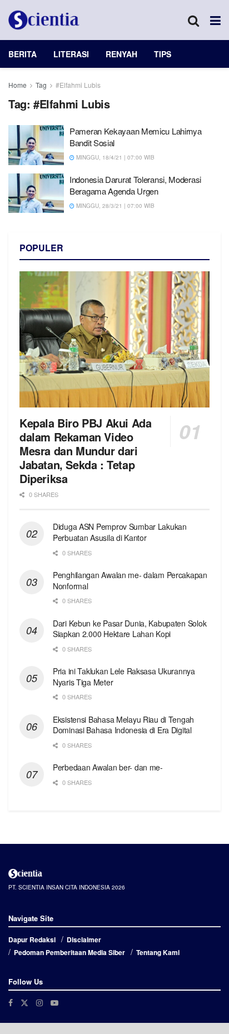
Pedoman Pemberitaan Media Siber (69, 952)
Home (17, 85)
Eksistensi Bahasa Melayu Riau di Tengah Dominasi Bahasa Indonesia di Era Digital (123, 725)
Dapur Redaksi (32, 939)
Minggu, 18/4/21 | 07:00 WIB (114, 157)
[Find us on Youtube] (54, 1002)
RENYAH (121, 53)
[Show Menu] (215, 20)
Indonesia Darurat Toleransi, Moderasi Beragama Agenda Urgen (135, 185)
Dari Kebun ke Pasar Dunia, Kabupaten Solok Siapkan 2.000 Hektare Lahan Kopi (129, 629)
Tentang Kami (158, 952)
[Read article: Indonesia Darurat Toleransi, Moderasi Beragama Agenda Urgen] (36, 193)
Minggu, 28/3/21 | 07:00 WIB (114, 206)
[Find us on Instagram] (39, 1002)
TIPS (162, 53)
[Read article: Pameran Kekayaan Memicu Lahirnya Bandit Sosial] (36, 145)
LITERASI (71, 53)
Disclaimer (84, 939)
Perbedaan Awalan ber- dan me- (108, 767)
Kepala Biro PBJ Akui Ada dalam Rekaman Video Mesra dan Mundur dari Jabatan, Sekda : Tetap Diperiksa (85, 450)
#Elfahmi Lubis (78, 85)
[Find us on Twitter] (24, 1002)
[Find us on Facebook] (10, 1002)
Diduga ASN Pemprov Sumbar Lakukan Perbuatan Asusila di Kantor (120, 532)
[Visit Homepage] (43, 20)
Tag (41, 85)
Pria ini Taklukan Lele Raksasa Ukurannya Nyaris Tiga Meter (124, 676)
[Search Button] (193, 20)
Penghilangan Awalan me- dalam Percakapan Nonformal (130, 580)
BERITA (22, 53)
